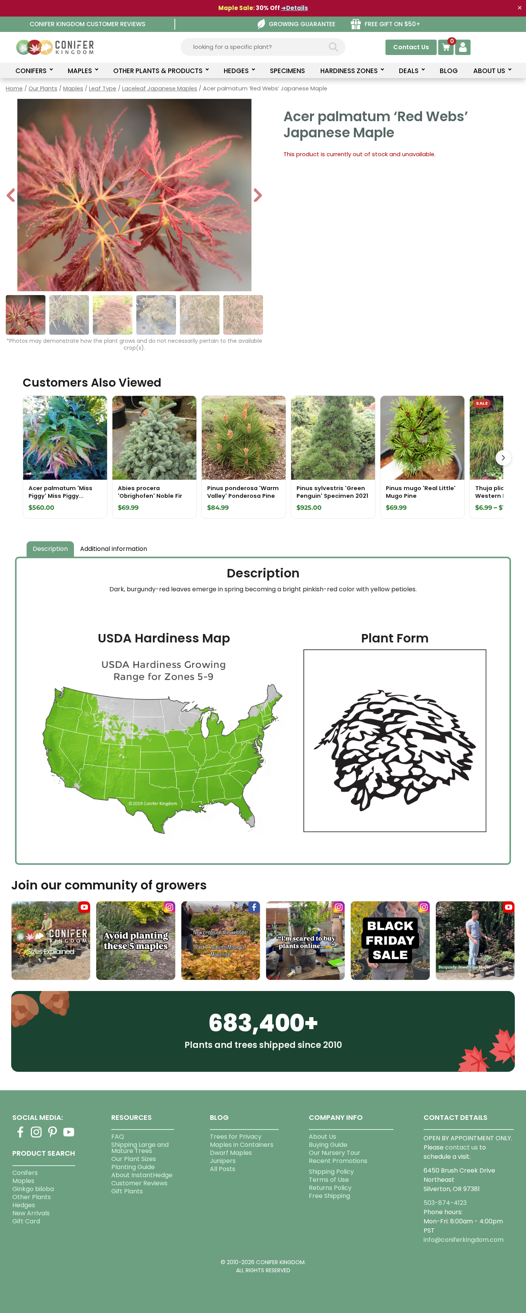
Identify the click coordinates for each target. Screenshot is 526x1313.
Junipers (223, 1160)
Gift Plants (127, 1191)
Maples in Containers (241, 1144)
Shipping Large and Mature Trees (140, 1147)
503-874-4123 (445, 1202)
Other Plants (31, 1197)
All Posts (222, 1169)
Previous (11, 196)
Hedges (23, 1205)
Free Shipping (329, 1195)
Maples (73, 88)
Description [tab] (50, 548)
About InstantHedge (142, 1175)
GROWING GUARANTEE (302, 24)
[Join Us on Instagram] (36, 1136)
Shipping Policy (331, 1171)
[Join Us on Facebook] (20, 1136)
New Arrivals (31, 1213)
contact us (461, 1147)
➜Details (294, 8)
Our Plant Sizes (133, 1159)
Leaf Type (102, 88)
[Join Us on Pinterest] (53, 1136)
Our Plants (42, 88)
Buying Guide (328, 1144)
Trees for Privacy (235, 1136)
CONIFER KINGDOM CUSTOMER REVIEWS (88, 24)
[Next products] (503, 457)
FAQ (117, 1136)
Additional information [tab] (113, 548)
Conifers (25, 1172)
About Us (322, 1136)
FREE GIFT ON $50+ (392, 24)
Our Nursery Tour (334, 1152)
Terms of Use (329, 1179)
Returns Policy (330, 1187)
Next (258, 196)
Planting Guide (133, 1167)
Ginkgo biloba (33, 1189)
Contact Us (411, 47)
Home (14, 88)
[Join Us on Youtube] (69, 1136)
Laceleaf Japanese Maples (159, 88)
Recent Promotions (338, 1160)
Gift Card (26, 1221)
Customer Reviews (139, 1183)
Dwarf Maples (231, 1152)
